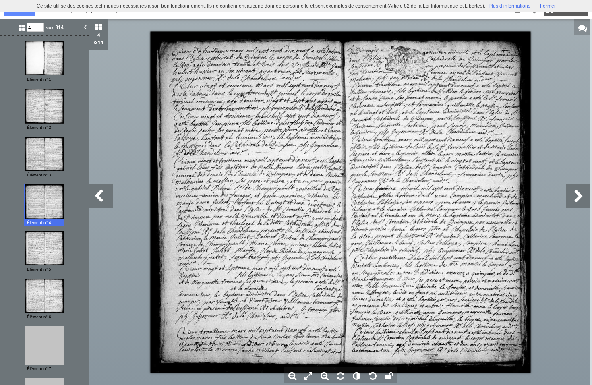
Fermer (548, 6)
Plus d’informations (509, 6)
